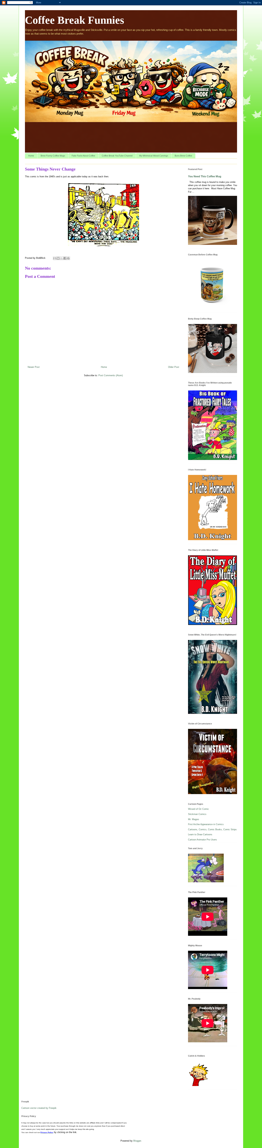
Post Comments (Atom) (110, 375)
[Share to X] (61, 258)
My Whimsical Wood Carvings (153, 156)
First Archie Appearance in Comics (206, 824)
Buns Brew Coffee (183, 156)
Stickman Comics (197, 814)
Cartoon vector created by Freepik (38, 1108)
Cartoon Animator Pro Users (202, 839)
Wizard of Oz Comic (198, 809)
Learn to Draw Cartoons (200, 834)
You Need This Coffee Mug (204, 176)
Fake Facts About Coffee (83, 156)
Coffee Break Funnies (74, 20)
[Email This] (54, 258)
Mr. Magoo (193, 819)
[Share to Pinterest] (68, 258)
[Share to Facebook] (65, 258)
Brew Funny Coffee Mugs (53, 156)
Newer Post (34, 367)
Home (31, 156)
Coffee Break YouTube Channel (117, 156)
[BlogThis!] (58, 258)
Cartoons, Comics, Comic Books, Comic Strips (212, 829)
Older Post (173, 367)
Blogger (137, 1140)
